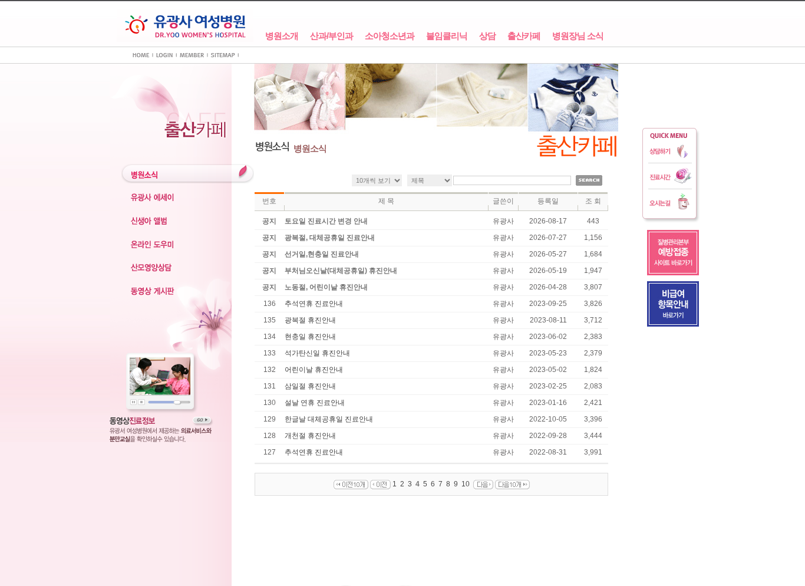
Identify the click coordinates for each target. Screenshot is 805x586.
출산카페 (523, 36)
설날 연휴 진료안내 (315, 403)
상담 (487, 36)
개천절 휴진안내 (310, 436)
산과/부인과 (331, 36)
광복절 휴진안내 (310, 320)
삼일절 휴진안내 (310, 386)
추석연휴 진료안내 (314, 303)
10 (465, 484)
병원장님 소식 (577, 36)
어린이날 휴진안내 (314, 370)
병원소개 (281, 36)
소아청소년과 (389, 36)
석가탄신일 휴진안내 (317, 353)
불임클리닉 (446, 36)
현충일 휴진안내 (310, 336)
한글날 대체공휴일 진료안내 (329, 419)
